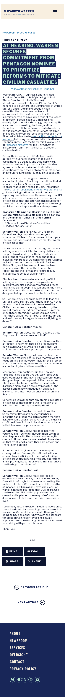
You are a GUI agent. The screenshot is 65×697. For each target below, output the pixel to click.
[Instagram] (31, 679)
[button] (12, 551)
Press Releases (26, 32)
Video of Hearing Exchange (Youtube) (32, 89)
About (15, 633)
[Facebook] (19, 679)
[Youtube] (37, 679)
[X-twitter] (25, 679)
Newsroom (8, 32)
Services (17, 647)
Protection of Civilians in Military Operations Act (32, 191)
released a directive (16, 144)
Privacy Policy (23, 668)
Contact (17, 661)
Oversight (19, 654)
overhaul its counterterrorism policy (32, 138)
